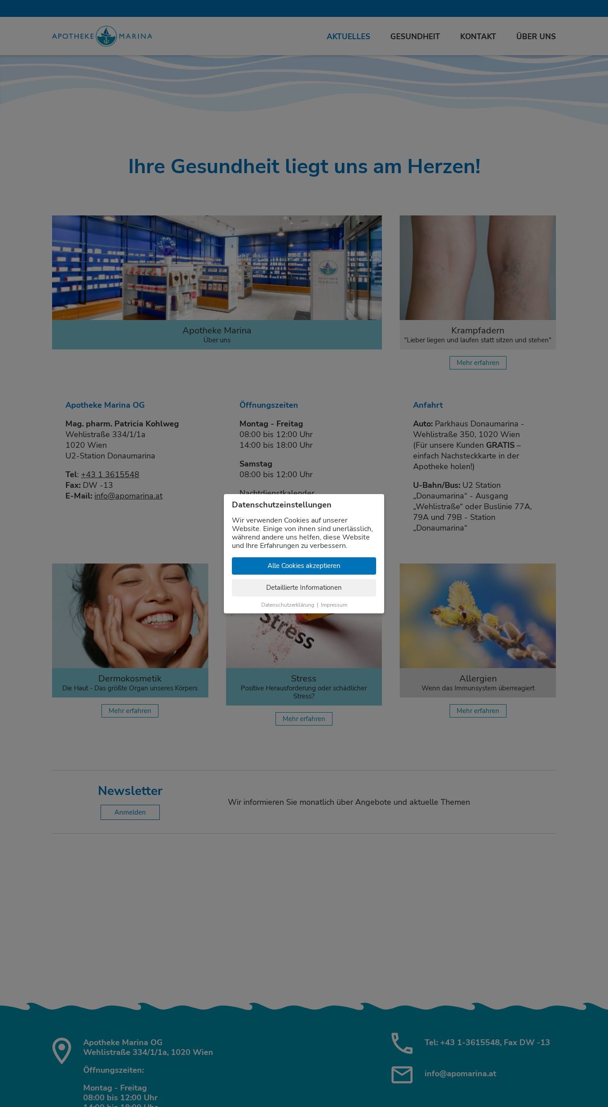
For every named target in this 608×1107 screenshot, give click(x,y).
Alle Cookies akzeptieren (304, 565)
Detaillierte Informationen (304, 587)
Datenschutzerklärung (287, 604)
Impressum (334, 604)
